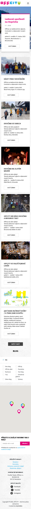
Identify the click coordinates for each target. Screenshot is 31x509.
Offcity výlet (8, 369)
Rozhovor (8, 372)
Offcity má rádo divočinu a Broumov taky (15, 217)
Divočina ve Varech (12, 123)
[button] (19, 411)
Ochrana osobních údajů (15, 466)
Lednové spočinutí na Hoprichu (14, 20)
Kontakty (16, 464)
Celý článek (12, 46)
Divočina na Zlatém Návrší (12, 170)
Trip (6, 374)
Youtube (17, 490)
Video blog (8, 379)
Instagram (17, 493)
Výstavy (20, 379)
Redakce (15, 462)
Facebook (17, 486)
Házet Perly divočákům (14, 79)
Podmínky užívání (15, 468)
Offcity (20, 366)
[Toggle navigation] (28, 3)
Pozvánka (21, 369)
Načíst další (15, 344)
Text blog (21, 372)
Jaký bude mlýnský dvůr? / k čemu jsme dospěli (15, 312)
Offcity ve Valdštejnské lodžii (14, 265)
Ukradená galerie (20, 375)
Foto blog (8, 366)
